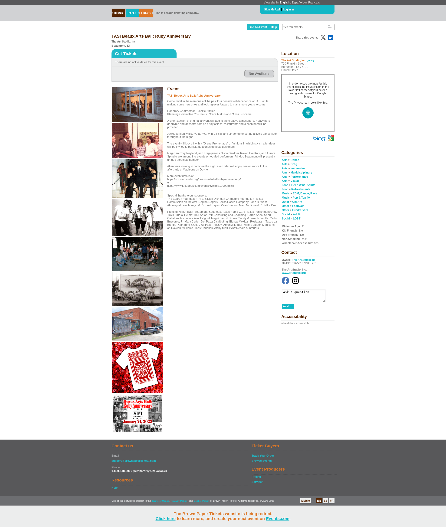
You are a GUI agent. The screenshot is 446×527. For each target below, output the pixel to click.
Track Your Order (263, 455)
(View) (310, 60)
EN (319, 500)
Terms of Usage (160, 501)
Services (257, 482)
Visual (295, 181)
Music (286, 193)
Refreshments (300, 189)
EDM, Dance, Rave (305, 193)
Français (314, 2)
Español (297, 2)
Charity (297, 201)
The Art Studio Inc (303, 260)
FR (332, 500)
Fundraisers (300, 210)
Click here (166, 518)
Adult (296, 214)
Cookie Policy (202, 501)
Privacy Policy (179, 501)
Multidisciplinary (301, 172)
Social (286, 214)
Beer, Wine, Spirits (303, 185)
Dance (295, 160)
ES (325, 500)
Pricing (256, 476)
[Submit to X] (323, 37)
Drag (294, 164)
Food (285, 185)
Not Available (259, 73)
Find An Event (258, 27)
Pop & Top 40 (301, 197)
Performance (299, 176)
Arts (285, 160)
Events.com (277, 518)
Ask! (286, 306)
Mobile (305, 500)
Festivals (298, 206)
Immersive (298, 168)
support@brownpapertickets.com (134, 460)
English (284, 2)
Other (285, 201)
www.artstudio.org (294, 273)
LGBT (296, 218)
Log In (287, 9)
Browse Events (262, 460)
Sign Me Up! (272, 9)
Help (274, 27)
